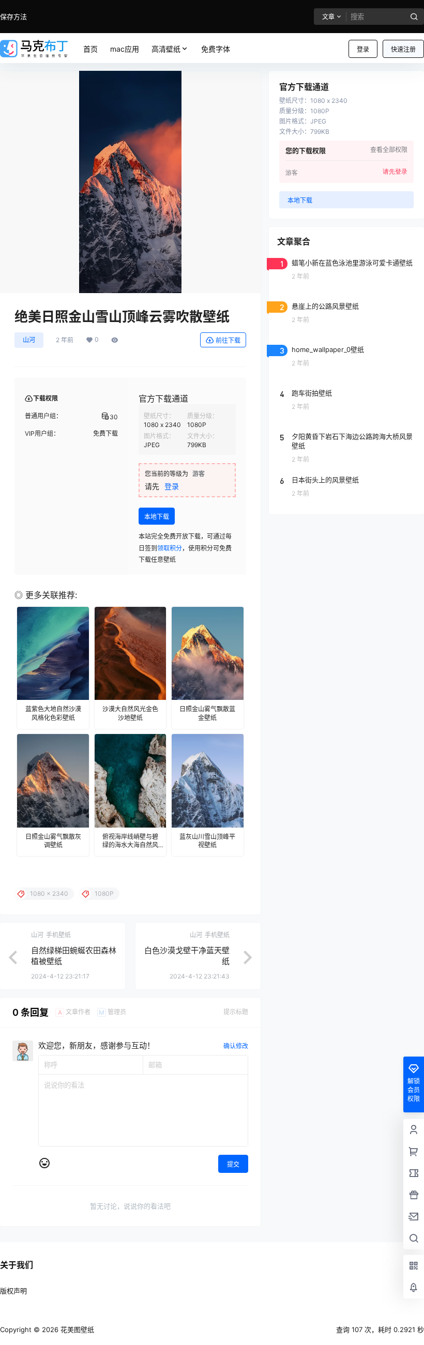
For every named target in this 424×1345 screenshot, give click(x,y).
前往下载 (228, 340)
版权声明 (13, 1291)
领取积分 (169, 548)
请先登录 (395, 171)
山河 (29, 340)
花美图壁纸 (76, 1329)
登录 (363, 49)
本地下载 (156, 517)
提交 (233, 1164)
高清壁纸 (166, 48)
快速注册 (403, 49)
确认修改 (235, 1046)
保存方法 (13, 16)
